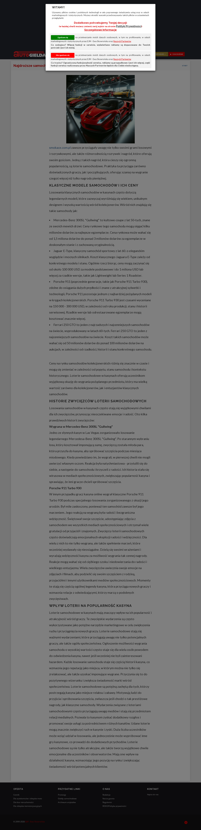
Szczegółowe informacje (100, 29)
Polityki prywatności (128, 26)
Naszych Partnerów (122, 41)
